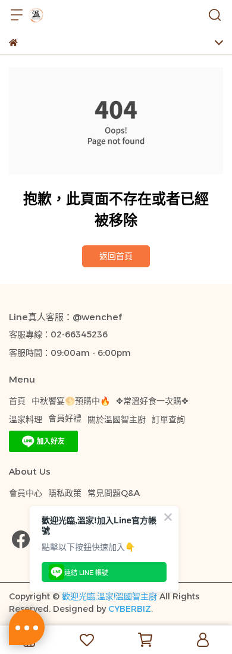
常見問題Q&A (113, 493)
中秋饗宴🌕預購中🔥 (71, 401)
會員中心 (25, 493)
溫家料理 (25, 419)
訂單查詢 (168, 419)
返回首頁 (116, 256)
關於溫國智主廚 (116, 419)
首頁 (17, 401)
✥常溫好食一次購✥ (152, 401)
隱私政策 (64, 493)
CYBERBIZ (129, 609)
